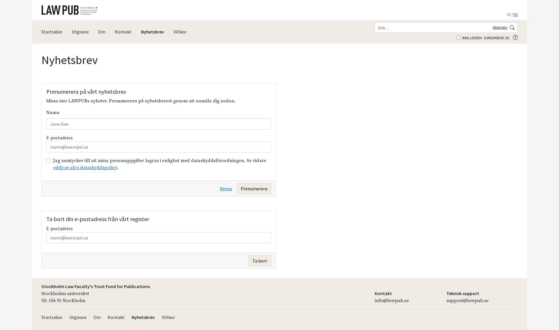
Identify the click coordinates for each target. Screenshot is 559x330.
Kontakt (123, 32)
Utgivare (80, 32)
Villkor (180, 32)
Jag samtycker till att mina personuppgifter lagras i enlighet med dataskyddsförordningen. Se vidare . (159, 164)
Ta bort (259, 261)
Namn (52, 113)
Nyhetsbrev (152, 32)
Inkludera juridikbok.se (485, 37)
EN (516, 14)
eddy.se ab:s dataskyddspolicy (85, 168)
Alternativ (500, 27)
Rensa (226, 188)
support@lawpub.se (467, 301)
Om (101, 32)
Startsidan (51, 32)
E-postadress (59, 138)
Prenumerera (254, 188)
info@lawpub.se (392, 301)
